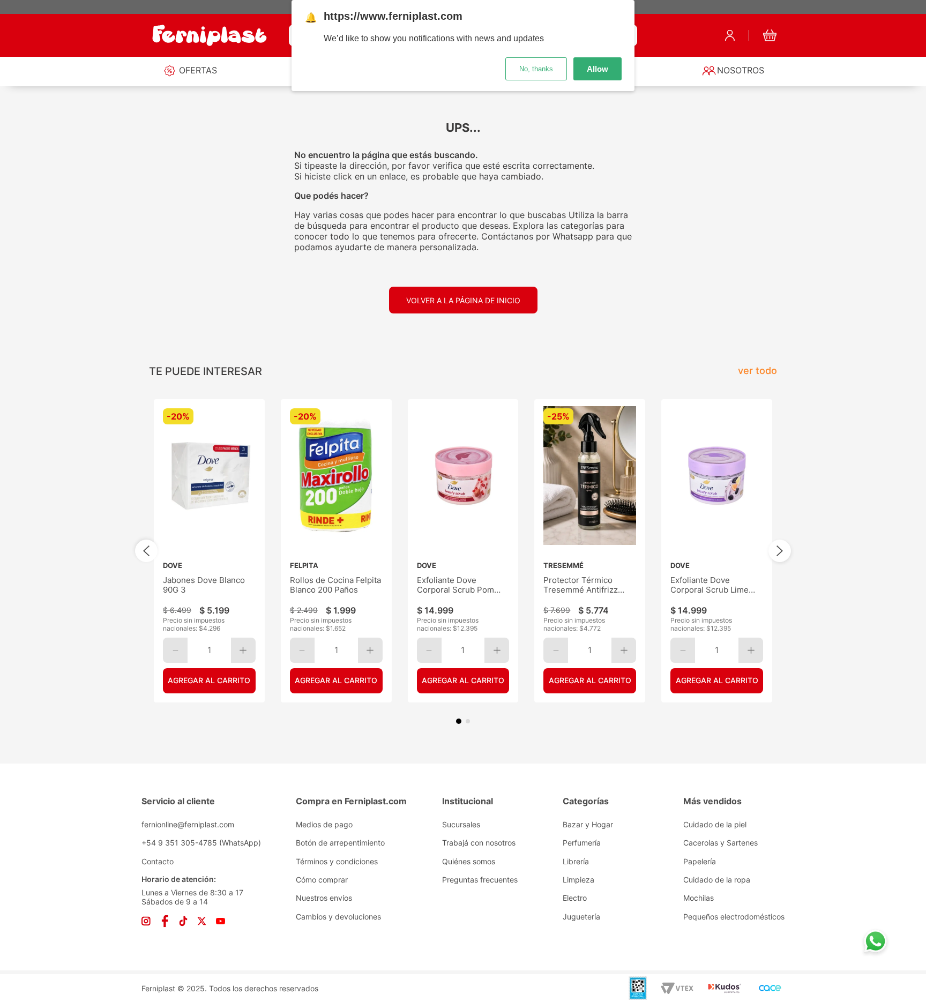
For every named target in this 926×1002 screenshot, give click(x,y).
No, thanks (536, 69)
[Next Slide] (779, 551)
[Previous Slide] (146, 551)
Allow (597, 68)
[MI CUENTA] (730, 35)
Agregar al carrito (209, 680)
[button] (458, 721)
